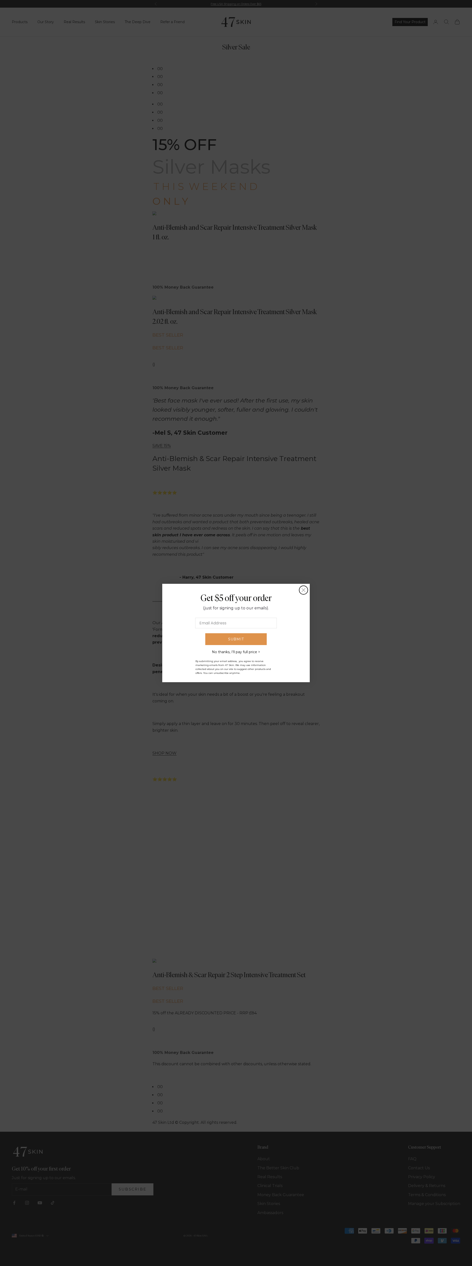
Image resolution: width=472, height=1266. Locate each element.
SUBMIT (236, 639)
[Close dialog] (303, 590)
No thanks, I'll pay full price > (236, 652)
